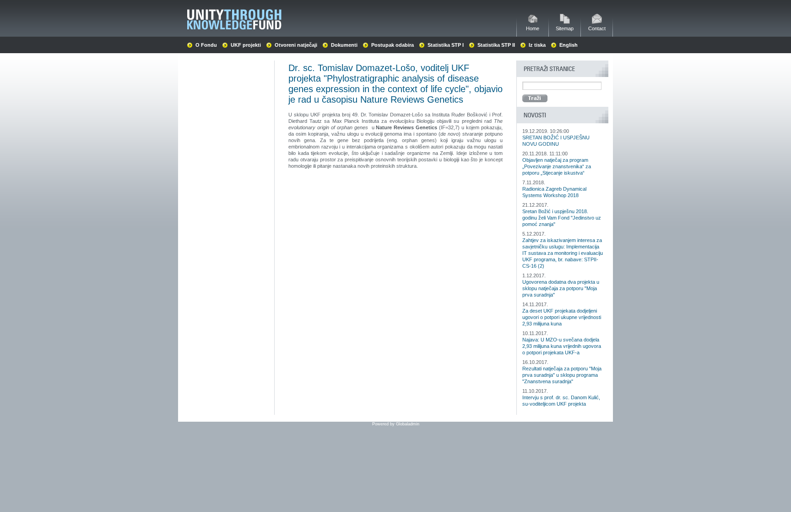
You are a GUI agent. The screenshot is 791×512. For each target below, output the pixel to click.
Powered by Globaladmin (395, 424)
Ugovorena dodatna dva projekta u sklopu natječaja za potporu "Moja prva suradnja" (560, 288)
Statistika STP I (446, 45)
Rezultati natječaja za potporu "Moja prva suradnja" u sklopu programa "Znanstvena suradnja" (561, 375)
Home (532, 28)
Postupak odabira (392, 45)
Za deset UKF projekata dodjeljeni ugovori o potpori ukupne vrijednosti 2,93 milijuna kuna (561, 317)
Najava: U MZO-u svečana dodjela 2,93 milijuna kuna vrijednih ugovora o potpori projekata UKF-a (561, 346)
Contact (597, 28)
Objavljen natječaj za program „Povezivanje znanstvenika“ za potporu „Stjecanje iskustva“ (556, 166)
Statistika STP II (496, 45)
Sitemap (565, 28)
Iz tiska (537, 45)
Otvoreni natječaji (296, 45)
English (568, 45)
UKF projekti (246, 45)
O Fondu (206, 45)
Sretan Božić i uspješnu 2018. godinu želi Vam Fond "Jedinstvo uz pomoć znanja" (561, 218)
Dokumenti (344, 45)
